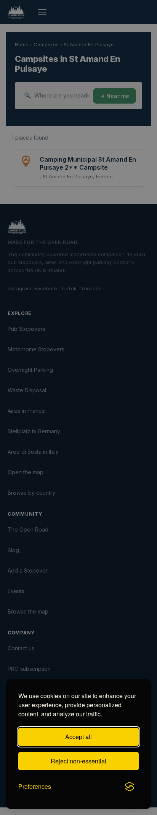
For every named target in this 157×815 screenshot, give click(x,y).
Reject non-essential (78, 761)
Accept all (78, 736)
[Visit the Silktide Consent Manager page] (129, 786)
